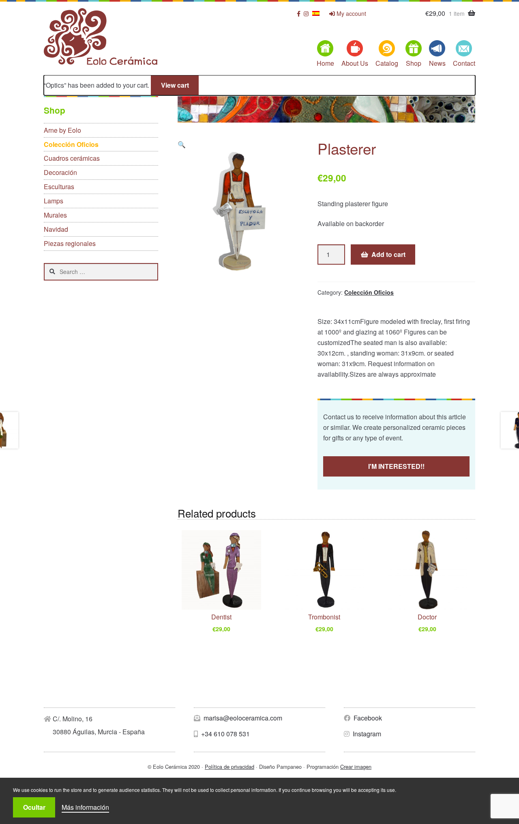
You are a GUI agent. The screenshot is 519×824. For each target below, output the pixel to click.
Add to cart (388, 254)
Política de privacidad (229, 766)
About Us (354, 63)
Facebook (367, 718)
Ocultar (34, 807)
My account (350, 14)
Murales (55, 215)
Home (325, 63)
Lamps (53, 200)
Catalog (386, 63)
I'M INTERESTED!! (396, 466)
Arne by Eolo (62, 130)
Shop (413, 63)
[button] (182, 144)
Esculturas (59, 186)
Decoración (60, 172)
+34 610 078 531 (224, 733)
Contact (464, 63)
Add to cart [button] (221, 631)
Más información (85, 807)
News (437, 63)
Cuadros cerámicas (72, 158)
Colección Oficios (369, 292)
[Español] (316, 13)
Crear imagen (355, 766)
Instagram (366, 733)
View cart (175, 85)
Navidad (56, 229)
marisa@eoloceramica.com (242, 718)
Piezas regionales (70, 243)
